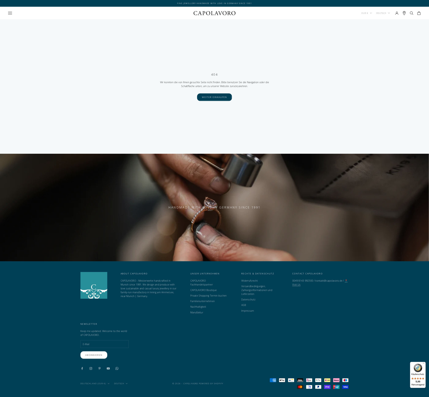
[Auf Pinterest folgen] (99, 368)
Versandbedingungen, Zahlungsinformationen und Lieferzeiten (256, 290)
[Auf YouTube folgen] (108, 368)
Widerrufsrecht (249, 280)
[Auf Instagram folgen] (91, 368)
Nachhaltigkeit (198, 306)
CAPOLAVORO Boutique (203, 290)
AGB (243, 305)
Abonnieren (93, 355)
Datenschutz (248, 299)
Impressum (247, 310)
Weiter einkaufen (214, 97)
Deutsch (381, 13)
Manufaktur (196, 312)
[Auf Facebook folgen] (82, 368)
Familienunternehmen (202, 301)
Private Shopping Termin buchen (208, 295)
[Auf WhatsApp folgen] (117, 368)
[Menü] (424, 364)
